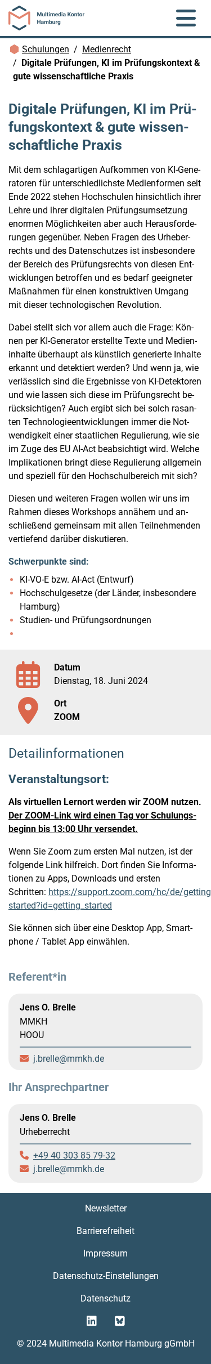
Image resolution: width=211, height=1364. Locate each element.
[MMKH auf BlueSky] (120, 1321)
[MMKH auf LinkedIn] (92, 1321)
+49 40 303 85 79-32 (74, 1155)
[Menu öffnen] (186, 18)
